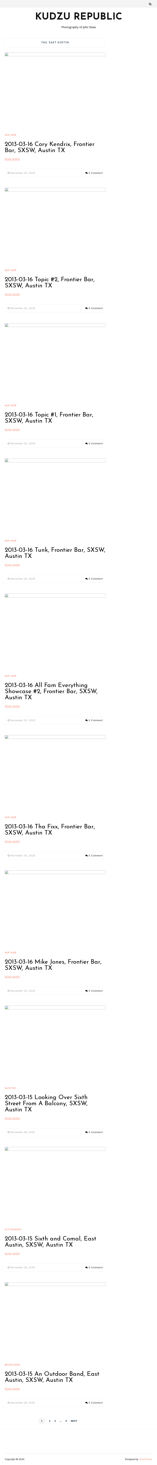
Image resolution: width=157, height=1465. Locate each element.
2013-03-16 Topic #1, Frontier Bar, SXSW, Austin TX (49, 418)
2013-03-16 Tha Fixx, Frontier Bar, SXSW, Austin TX (50, 830)
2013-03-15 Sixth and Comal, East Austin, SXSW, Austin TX (50, 1242)
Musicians (12, 1364)
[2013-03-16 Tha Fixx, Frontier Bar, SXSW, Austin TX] (55, 773)
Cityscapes (13, 1229)
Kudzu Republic (78, 17)
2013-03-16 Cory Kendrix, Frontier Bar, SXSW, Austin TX (50, 147)
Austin (10, 1088)
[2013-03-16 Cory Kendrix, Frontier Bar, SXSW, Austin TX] (55, 90)
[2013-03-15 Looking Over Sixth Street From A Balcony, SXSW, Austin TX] (55, 1043)
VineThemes (145, 1459)
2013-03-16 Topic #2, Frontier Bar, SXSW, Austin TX (50, 283)
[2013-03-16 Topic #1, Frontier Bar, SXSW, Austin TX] (55, 361)
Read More (12, 159)
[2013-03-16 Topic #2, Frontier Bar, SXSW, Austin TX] (55, 225)
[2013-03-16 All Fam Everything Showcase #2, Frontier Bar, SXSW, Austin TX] (55, 631)
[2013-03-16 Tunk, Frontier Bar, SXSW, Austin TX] (55, 496)
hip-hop (11, 135)
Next (74, 1421)
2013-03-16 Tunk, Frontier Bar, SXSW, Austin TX (55, 553)
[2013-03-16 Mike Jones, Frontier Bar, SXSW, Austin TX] (55, 908)
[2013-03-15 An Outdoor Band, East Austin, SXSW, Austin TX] (55, 1320)
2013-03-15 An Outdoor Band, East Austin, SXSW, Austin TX (52, 1377)
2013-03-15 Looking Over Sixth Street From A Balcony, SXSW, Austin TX (46, 1103)
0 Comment (96, 172)
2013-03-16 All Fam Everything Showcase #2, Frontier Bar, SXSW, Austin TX (51, 691)
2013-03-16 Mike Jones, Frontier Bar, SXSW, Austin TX (53, 965)
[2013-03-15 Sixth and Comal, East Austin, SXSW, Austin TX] (55, 1185)
